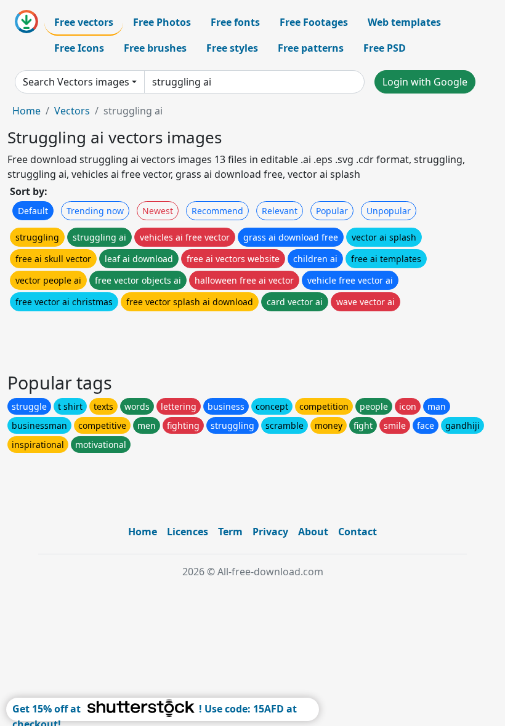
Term (230, 531)
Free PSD (384, 48)
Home (26, 111)
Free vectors (83, 22)
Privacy (270, 531)
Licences (187, 531)
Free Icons (79, 48)
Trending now (95, 211)
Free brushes (155, 48)
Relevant (279, 211)
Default (33, 211)
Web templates (404, 22)
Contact (357, 531)
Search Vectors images (76, 82)
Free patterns (311, 48)
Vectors (72, 111)
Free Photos (162, 22)
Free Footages (314, 22)
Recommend (217, 211)
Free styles (232, 48)
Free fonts (235, 22)
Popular (332, 211)
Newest (157, 211)
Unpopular (388, 211)
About (313, 531)
